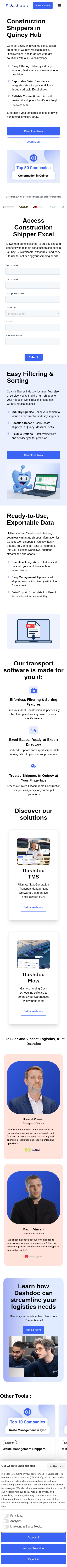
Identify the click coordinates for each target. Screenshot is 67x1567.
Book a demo (42, 5)
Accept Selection (33, 1548)
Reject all (33, 1559)
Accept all (33, 1537)
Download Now (33, 131)
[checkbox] (12, 1516)
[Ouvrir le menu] (59, 5)
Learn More (34, 141)
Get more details (33, 907)
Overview (58, 1466)
